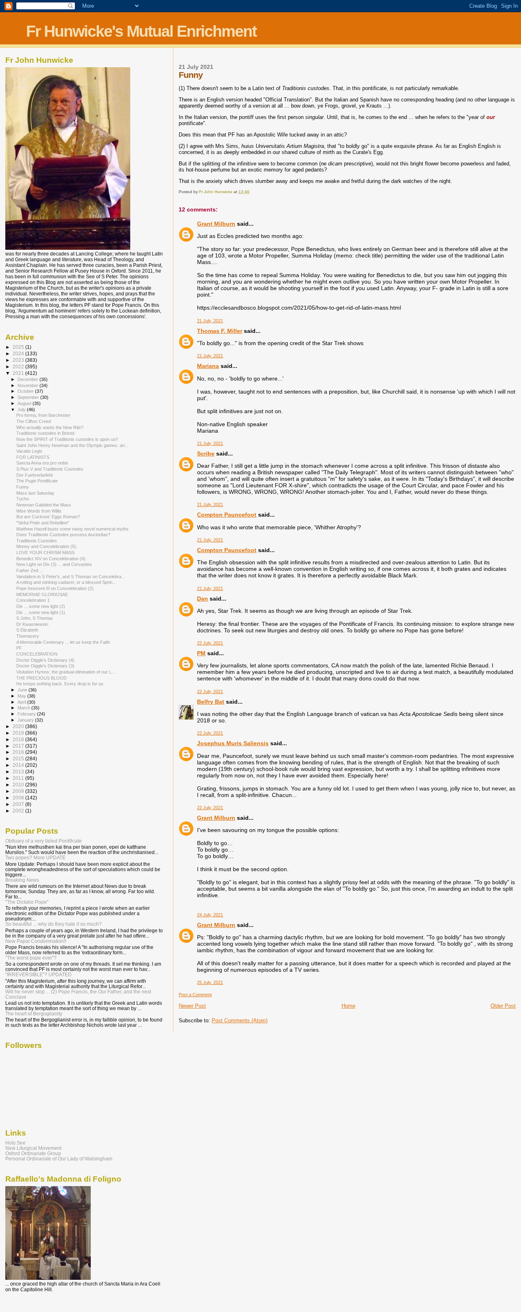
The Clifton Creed (33, 421)
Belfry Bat (210, 701)
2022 (19, 366)
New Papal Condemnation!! (35, 941)
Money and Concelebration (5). (46, 546)
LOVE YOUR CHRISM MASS (45, 552)
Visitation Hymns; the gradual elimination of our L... (65, 671)
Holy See (15, 1142)
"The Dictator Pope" (26, 902)
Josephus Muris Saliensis (233, 743)
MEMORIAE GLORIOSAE (42, 594)
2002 (19, 810)
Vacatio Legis (29, 451)
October (26, 391)
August (25, 403)
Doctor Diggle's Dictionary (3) (45, 665)
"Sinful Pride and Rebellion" (42, 522)
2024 (19, 353)
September (29, 397)
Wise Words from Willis (38, 511)
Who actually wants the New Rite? (49, 427)
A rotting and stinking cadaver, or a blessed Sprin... (66, 582)
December (28, 379)
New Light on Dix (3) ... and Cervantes (54, 564)
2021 (19, 373)
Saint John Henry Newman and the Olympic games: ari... (72, 445)
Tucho (22, 498)
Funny (22, 486)
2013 (19, 771)
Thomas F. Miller (219, 331)
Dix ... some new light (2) (40, 606)
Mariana (208, 366)
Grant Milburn (216, 223)
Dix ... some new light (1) (40, 612)
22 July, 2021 (210, 643)
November (28, 385)
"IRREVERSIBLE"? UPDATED (38, 974)
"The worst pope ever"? (31, 957)
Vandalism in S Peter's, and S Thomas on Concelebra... (70, 576)
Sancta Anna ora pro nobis (42, 462)
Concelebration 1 (33, 600)
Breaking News (22, 880)
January (26, 720)
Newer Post (192, 1006)
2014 (19, 765)
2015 (19, 758)
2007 (19, 804)
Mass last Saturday (35, 493)
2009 (19, 791)
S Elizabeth (27, 629)
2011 (19, 778)
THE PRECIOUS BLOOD (41, 678)
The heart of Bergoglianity (33, 1013)
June (23, 689)
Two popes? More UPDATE (35, 857)
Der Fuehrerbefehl (34, 475)
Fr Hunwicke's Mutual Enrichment (141, 31)
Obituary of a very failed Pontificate (43, 840)
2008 (19, 797)
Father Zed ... (29, 570)
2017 (19, 745)
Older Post (503, 1006)
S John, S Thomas (34, 618)
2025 (19, 347)
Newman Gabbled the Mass (43, 504)
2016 (19, 752)
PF (19, 647)
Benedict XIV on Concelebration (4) (50, 558)
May (22, 695)
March (24, 707)
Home (348, 1006)
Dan (202, 598)
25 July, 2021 (210, 982)
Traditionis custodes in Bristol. (45, 433)
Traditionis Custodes (36, 540)
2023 (19, 360)
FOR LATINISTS (32, 457)
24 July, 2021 (210, 914)
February (27, 713)
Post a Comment (195, 994)
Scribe (206, 453)
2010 (19, 784)
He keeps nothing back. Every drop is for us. (60, 683)
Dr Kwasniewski (32, 624)
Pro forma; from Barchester (43, 415)
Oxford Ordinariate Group (33, 1153)
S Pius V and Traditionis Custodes (49, 469)
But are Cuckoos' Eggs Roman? (48, 516)
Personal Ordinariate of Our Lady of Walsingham (58, 1158)
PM (201, 653)
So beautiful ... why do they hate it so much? (53, 924)
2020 (19, 726)
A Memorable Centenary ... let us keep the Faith (63, 642)
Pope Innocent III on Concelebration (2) (55, 588)
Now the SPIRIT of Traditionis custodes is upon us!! (67, 439)
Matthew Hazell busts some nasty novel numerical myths (72, 528)
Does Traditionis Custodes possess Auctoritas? (63, 534)
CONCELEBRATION (36, 654)
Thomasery (27, 636)
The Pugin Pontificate (37, 480)
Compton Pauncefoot (226, 514)
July (22, 409)
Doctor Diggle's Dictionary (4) (45, 660)
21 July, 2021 (210, 320)
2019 (19, 732)
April (22, 702)
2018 (19, 739)
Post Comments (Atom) (239, 1020)
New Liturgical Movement (33, 1148)
